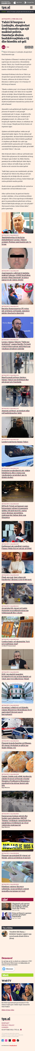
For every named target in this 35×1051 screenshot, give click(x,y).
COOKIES (5, 1027)
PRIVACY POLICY (8, 1025)
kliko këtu (24, 963)
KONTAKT (5, 1023)
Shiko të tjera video (8, 1010)
